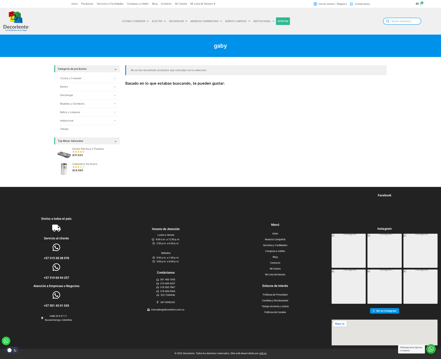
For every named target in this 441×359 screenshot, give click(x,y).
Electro (157, 21)
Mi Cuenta (181, 3)
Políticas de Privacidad (275, 294)
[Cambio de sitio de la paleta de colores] (12, 350)
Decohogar (176, 21)
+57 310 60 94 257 (56, 277)
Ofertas (283, 21)
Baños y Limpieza (236, 21)
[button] (135, 21)
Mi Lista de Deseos (275, 274)
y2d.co (263, 353)
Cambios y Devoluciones (275, 300)
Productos (87, 3)
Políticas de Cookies (275, 312)
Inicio (74, 3)
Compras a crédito (138, 3)
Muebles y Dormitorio (205, 21)
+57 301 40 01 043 (56, 305)
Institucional (262, 21)
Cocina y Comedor (133, 21)
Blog (154, 3)
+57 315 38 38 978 (56, 258)
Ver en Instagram (386, 310)
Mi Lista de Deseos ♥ (202, 3)
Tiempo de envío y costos (275, 306)
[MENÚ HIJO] (115, 78)
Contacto (166, 3)
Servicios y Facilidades (110, 3)
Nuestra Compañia (275, 239)
